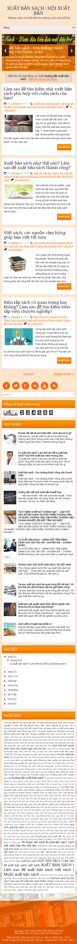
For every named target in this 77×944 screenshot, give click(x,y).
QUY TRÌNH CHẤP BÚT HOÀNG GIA (30, 825)
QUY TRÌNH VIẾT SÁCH (59, 825)
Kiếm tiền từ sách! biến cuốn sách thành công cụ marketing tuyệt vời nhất (39, 788)
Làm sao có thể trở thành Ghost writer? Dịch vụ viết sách (39, 791)
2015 (10, 703)
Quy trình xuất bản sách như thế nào (41, 827)
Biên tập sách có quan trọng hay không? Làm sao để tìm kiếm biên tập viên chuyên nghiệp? (37, 306)
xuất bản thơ (42, 890)
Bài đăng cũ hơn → (64, 373)
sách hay (59, 830)
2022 (10, 671)
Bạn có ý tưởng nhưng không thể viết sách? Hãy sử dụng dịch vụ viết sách (39, 727)
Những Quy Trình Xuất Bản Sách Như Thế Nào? (35, 819)
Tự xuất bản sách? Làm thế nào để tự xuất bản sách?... (39, 663)
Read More (64, 147)
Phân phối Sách (13, 937)
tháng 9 (15, 660)
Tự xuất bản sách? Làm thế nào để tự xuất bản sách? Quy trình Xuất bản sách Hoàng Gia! (42, 454)
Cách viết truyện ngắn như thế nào (28, 748)
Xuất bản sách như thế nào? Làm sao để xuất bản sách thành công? (37, 165)
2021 (10, 676)
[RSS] (54, 388)
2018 (10, 690)
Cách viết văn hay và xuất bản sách (36, 751)
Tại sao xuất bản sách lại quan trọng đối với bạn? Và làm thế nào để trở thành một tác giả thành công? (45, 586)
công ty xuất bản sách (60, 757)
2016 (10, 699)
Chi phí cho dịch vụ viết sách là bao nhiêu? (35, 754)
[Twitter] (15, 388)
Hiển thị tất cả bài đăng (43, 79)
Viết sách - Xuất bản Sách (47, 940)
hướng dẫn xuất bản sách (47, 103)
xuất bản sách (29, 861)
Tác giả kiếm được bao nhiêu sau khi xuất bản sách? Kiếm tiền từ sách (39, 833)
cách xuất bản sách (64, 751)
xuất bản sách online (64, 887)
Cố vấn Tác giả (8, 940)
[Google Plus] (25, 388)
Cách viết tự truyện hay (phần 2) (35, 624)
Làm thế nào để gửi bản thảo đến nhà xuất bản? (39, 801)
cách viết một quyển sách (22, 246)
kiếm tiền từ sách (32, 781)
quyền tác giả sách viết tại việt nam (37, 830)
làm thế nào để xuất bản (48, 807)
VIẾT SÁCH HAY (48, 852)
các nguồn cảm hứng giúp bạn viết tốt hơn (38, 740)
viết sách (68, 246)
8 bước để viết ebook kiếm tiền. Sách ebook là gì (37, 725)
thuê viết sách (27, 836)
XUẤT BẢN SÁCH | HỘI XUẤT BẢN (38, 10)
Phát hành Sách (28, 937)
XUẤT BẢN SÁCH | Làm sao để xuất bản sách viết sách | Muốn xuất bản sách (39, 870)
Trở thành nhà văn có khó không (54, 846)
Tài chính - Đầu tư (67, 940)
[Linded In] (34, 388)
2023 (10, 657)
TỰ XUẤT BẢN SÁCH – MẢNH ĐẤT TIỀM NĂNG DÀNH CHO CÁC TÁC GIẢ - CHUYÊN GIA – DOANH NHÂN (44, 542)
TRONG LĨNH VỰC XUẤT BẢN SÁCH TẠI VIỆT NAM (44, 564)
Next (71, 50)
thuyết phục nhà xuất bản (48, 836)
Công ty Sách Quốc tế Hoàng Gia (47, 933)
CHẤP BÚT (8, 754)
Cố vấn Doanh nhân (25, 940)
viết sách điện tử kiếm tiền (27, 852)
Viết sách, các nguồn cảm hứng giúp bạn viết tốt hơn (35, 234)
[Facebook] (6, 388)
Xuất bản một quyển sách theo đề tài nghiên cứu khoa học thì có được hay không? (44, 605)
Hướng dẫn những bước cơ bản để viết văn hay (35, 769)
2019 (10, 685)
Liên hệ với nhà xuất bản (24, 810)
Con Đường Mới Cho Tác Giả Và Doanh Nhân (30, 757)
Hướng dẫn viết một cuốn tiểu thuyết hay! (39, 492)
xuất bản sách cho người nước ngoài (57, 875)
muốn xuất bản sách (30, 813)
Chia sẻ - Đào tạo (44, 937)
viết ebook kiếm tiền (28, 849)
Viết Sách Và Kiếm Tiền (59, 855)
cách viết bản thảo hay (40, 746)
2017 (10, 694)
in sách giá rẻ (16, 781)
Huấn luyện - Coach (61, 937)
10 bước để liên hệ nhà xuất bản (20, 722)
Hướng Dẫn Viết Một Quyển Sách (35, 775)
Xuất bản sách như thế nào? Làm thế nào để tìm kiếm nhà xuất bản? (39, 882)
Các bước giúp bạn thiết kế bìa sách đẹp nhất (43, 737)
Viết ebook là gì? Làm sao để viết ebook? (56, 849)
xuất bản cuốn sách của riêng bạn (40, 858)
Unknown (15, 103)
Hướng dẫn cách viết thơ (32, 766)
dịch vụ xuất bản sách (27, 760)
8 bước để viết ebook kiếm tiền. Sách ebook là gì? (45, 433)
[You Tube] (44, 388)
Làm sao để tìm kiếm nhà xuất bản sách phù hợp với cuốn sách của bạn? (38, 93)
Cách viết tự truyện (55, 749)
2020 (10, 681)
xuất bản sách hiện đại (39, 878)
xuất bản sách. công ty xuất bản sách (20, 890)
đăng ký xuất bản (42, 173)
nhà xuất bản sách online (51, 813)
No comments (22, 180)
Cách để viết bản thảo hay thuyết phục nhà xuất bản (42, 743)
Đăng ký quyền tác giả (20, 763)
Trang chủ (28, 373)
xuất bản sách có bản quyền (16, 878)
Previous (5, 50)
